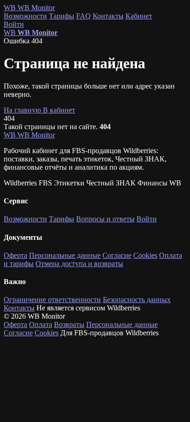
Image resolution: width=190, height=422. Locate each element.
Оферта (15, 255)
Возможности (25, 16)
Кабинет (138, 16)
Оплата (40, 324)
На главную (23, 110)
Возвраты (69, 324)
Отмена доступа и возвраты (79, 263)
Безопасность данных (137, 299)
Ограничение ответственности (52, 299)
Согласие (116, 255)
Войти (14, 24)
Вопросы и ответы (105, 219)
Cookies (145, 255)
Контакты (108, 16)
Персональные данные (65, 255)
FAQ (83, 16)
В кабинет (59, 110)
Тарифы (61, 16)
